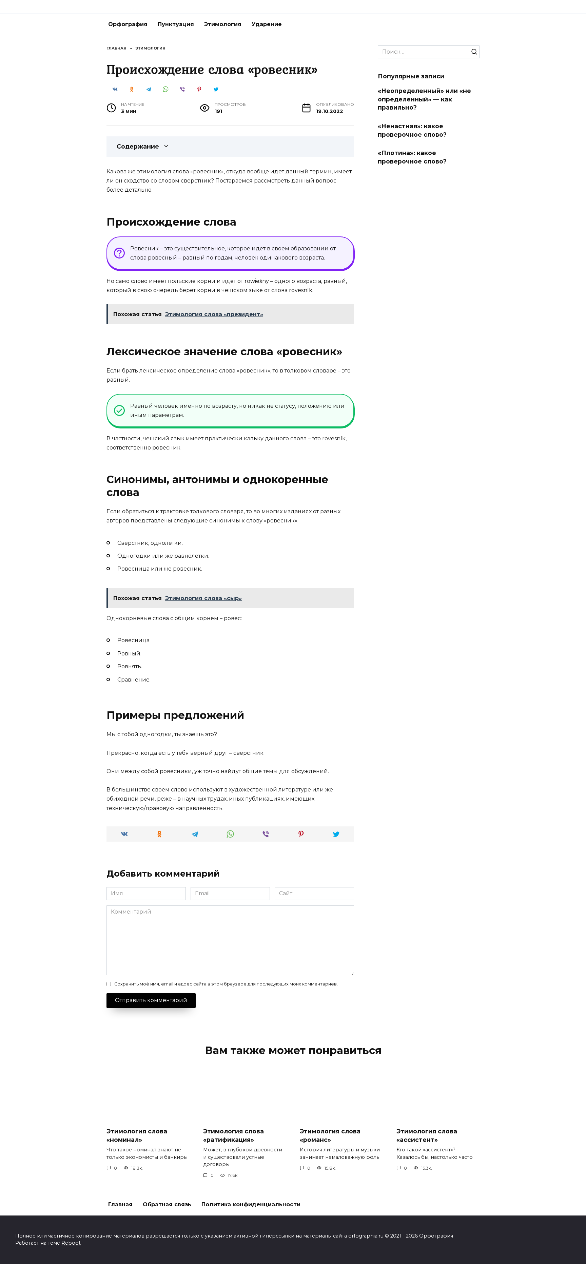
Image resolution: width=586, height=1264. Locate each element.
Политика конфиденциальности (250, 1204)
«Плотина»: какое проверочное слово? (412, 157)
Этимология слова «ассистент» (426, 1135)
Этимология (222, 24)
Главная (120, 1204)
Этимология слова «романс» (330, 1135)
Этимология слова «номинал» (136, 1135)
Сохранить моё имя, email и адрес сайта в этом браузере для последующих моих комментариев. (226, 984)
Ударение (267, 24)
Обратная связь (167, 1204)
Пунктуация (176, 24)
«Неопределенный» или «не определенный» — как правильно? (424, 99)
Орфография (128, 24)
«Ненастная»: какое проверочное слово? (412, 130)
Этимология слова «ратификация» (233, 1135)
